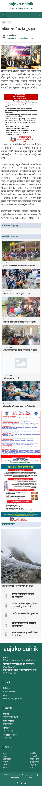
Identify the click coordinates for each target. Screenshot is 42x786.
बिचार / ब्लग (34, 759)
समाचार (3, 22)
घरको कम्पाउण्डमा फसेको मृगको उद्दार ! (16, 294)
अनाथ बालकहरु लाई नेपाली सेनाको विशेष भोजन (20, 350)
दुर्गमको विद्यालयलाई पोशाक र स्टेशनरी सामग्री (19, 265)
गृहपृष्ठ (5, 753)
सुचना (9, 22)
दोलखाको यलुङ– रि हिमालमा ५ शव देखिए (17, 586)
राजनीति (33, 753)
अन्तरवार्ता (33, 756)
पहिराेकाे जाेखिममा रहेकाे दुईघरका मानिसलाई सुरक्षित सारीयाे (24, 605)
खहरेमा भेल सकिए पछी (11, 378)
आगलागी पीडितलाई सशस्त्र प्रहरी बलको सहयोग (19, 322)
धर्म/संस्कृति (34, 764)
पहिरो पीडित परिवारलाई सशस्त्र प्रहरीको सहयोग (19, 406)
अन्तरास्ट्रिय (7, 759)
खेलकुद (6, 764)
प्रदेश (5, 767)
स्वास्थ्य (5, 762)
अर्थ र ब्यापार (34, 762)
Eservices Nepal (26, 777)
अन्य (31, 767)
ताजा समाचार (8, 524)
